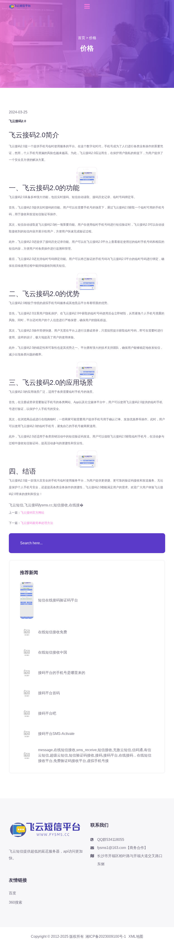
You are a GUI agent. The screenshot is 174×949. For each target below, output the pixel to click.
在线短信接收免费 (52, 632)
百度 (12, 893)
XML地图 (135, 936)
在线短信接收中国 (52, 652)
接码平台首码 (49, 693)
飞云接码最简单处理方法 (37, 523)
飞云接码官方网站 (32, 512)
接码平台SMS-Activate (56, 734)
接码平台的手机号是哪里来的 (61, 673)
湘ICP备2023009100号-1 (105, 936)
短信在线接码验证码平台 (58, 600)
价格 (92, 38)
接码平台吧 (47, 713)
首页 (81, 38)
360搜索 (15, 902)
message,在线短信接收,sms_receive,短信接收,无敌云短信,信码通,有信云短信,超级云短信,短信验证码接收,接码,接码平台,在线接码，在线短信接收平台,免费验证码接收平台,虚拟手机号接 (94, 755)
